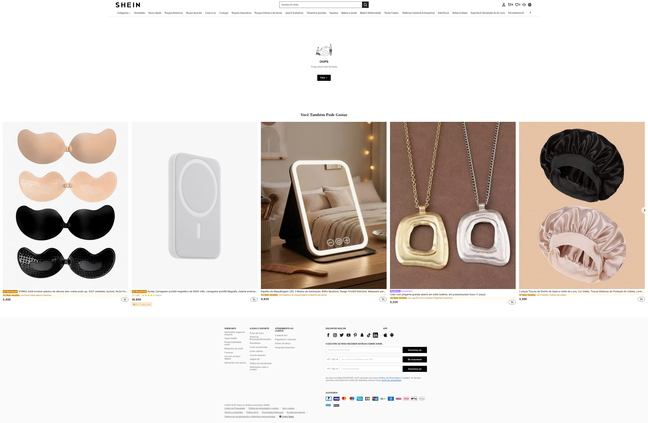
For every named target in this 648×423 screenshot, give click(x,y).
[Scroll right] (530, 12)
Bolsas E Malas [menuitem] (459, 12)
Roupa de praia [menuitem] (194, 12)
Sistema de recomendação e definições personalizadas (249, 416)
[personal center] (504, 5)
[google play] (391, 336)
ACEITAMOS (332, 393)
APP (385, 329)
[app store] (385, 336)
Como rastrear (256, 351)
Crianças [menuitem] (223, 12)
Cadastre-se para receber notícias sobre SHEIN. (354, 344)
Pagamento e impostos (285, 339)
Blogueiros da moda (233, 348)
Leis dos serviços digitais (232, 357)
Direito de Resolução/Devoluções (260, 338)
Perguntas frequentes (285, 347)
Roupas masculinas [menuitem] (241, 12)
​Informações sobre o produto (259, 368)
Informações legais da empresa (234, 333)
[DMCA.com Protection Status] (336, 405)
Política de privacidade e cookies (264, 408)
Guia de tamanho (258, 355)
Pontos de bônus (283, 343)
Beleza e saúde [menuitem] (349, 12)
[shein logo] (128, 4)
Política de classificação (261, 363)
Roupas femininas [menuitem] (174, 12)
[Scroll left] (526, 12)
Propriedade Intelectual (272, 412)
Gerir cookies (288, 408)
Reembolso (255, 343)
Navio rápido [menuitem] (154, 12)
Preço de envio (257, 333)
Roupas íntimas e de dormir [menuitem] (268, 12)
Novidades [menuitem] (139, 12)
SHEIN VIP (255, 359)
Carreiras (228, 352)
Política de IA (252, 412)
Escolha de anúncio (296, 412)
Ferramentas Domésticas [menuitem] (520, 12)
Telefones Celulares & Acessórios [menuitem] (418, 12)
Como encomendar (258, 347)
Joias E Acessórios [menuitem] (294, 12)
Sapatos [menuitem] (334, 12)
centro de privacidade (391, 380)
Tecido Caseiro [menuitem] (391, 12)
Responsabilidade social (232, 343)
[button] (524, 5)
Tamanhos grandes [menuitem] (316, 12)
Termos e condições (233, 412)
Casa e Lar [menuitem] (210, 12)
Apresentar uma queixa (235, 363)
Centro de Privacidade (234, 408)
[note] (142, 304)
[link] (510, 5)
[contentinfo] (376, 399)
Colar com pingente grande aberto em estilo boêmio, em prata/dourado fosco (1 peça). (438, 294)
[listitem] (65, 214)
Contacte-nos (281, 335)
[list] (353, 335)
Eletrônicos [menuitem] (443, 12)
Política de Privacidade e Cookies (394, 378)
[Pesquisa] (365, 5)
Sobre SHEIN (230, 338)
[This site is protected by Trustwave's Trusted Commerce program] (328, 405)
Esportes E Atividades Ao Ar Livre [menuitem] (488, 12)
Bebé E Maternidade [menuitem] (370, 12)
